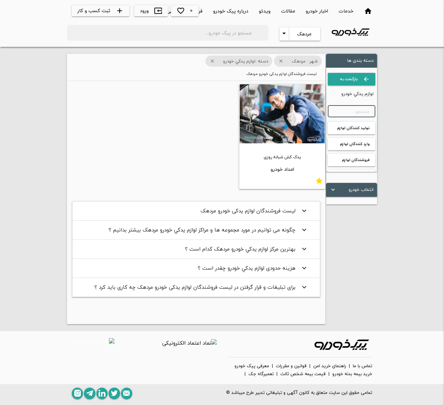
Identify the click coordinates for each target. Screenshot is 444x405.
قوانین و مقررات (291, 366)
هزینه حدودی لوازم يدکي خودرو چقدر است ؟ (253, 267)
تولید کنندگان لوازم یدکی (353, 129)
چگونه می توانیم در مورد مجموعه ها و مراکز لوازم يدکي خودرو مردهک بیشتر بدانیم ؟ (208, 229)
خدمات (346, 11)
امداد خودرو (282, 169)
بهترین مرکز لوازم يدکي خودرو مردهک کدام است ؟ (246, 248)
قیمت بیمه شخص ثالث (303, 374)
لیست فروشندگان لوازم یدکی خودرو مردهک (254, 210)
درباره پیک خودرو (230, 11)
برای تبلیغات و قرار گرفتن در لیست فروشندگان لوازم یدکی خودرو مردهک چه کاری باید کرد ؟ (201, 287)
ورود (151, 10)
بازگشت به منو (355, 80)
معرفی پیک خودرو (251, 366)
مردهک (304, 33)
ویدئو (265, 11)
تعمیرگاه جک (261, 374)
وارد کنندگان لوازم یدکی (355, 145)
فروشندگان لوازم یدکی (356, 161)
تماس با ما (362, 366)
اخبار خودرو (317, 11)
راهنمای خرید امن (329, 366)
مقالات (288, 11)
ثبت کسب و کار (100, 10)
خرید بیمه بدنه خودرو (352, 374)
